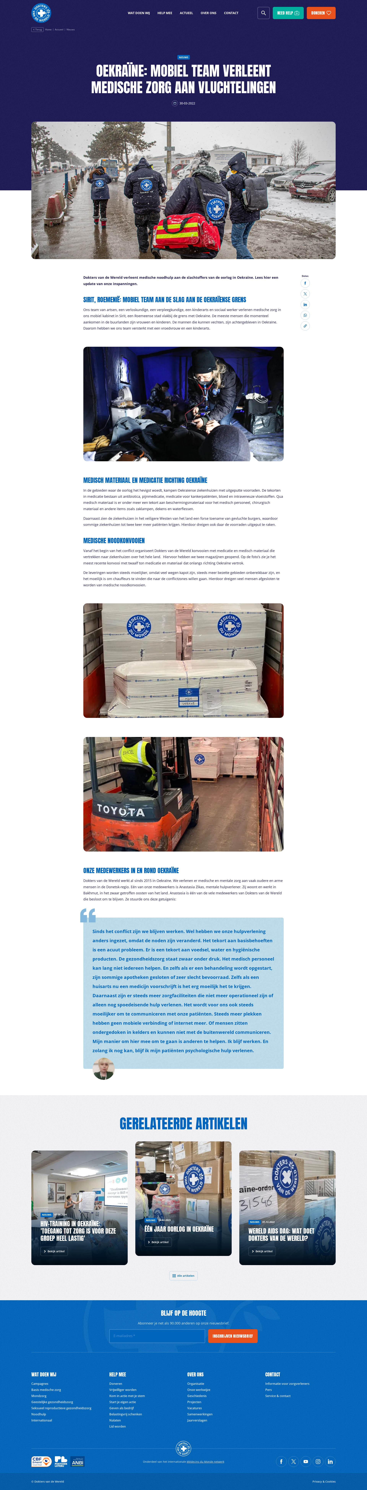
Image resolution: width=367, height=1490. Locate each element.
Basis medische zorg (46, 1390)
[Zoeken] (263, 13)
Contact (231, 13)
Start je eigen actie (122, 1402)
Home (48, 29)
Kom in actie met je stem (127, 1396)
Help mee (165, 13)
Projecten (194, 1402)
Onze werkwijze (198, 1390)
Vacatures (194, 1408)
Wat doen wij (139, 13)
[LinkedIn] (305, 304)
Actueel (186, 13)
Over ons (208, 13)
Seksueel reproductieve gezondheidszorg (61, 1408)
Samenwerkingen (200, 1414)
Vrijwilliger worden (122, 1390)
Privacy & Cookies (324, 1481)
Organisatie (195, 1384)
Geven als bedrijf (121, 1408)
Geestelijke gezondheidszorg (52, 1402)
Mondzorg (38, 1396)
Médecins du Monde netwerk (205, 1461)
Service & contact (278, 1396)
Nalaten (115, 1420)
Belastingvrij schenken (125, 1414)
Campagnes (39, 1384)
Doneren (115, 1384)
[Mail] (305, 315)
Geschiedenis (197, 1396)
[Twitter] (305, 293)
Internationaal (41, 1420)
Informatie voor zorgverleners (287, 1384)
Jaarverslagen (197, 1420)
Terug (38, 29)
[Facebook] (305, 283)
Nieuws (71, 29)
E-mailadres (124, 1335)
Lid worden (117, 1426)
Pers (268, 1390)
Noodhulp (38, 1414)
